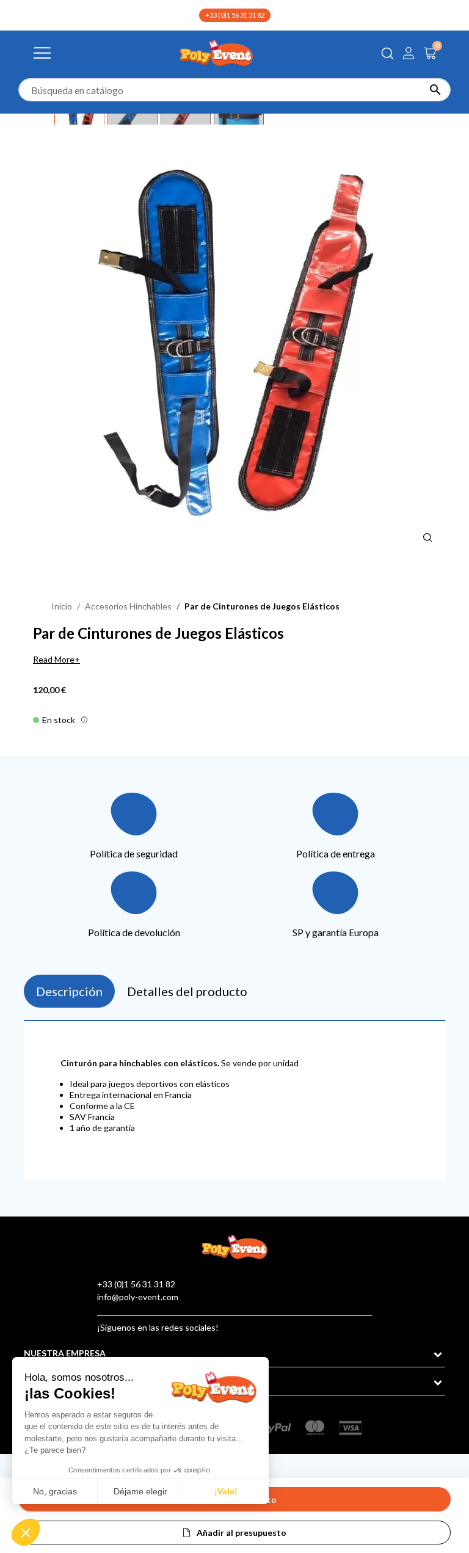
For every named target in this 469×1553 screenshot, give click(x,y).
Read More (54, 659)
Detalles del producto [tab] (187, 991)
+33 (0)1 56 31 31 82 (234, 15)
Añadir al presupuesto (241, 1532)
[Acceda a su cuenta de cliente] (408, 53)
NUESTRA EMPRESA (65, 1353)
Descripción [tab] (69, 991)
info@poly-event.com (137, 1297)
